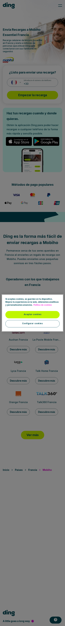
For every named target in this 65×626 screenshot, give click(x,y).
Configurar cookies (32, 323)
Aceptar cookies (32, 314)
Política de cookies (42, 305)
